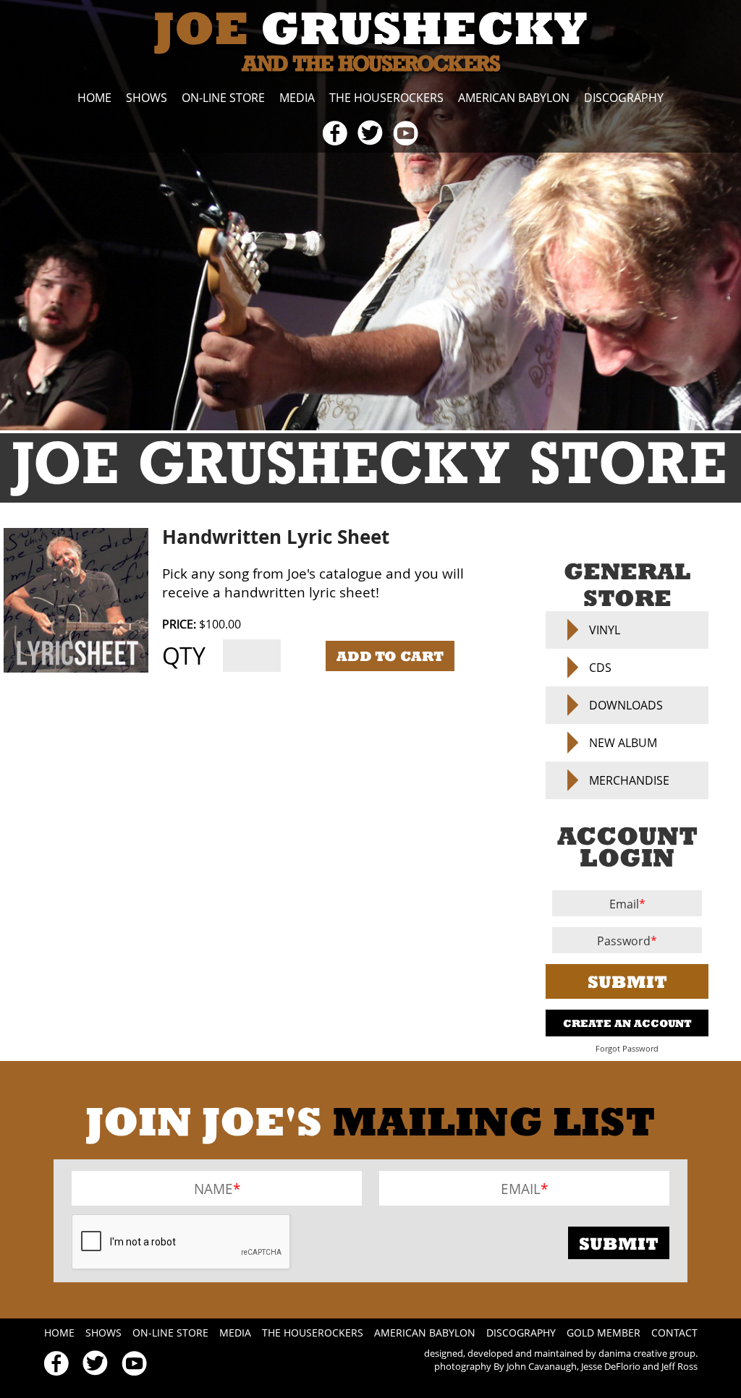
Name (213, 1188)
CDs (600, 667)
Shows (146, 98)
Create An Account (627, 1023)
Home (94, 98)
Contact (674, 1332)
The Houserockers (386, 98)
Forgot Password (627, 1049)
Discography (624, 98)
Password (624, 941)
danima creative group (646, 1353)
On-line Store (223, 98)
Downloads (626, 705)
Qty (184, 655)
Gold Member (603, 1332)
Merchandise (629, 780)
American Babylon (513, 98)
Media (297, 98)
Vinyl (604, 630)
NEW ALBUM (623, 743)
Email (624, 904)
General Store (627, 584)
